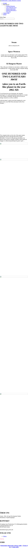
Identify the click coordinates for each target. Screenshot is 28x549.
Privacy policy (18, 545)
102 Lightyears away (11, 7)
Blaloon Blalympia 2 (11, 10)
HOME (5, 3)
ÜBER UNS (6, 13)
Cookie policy (15, 547)
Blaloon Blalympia (10, 9)
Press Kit (8, 11)
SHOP (4, 14)
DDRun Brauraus (10, 6)
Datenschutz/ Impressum (7, 545)
